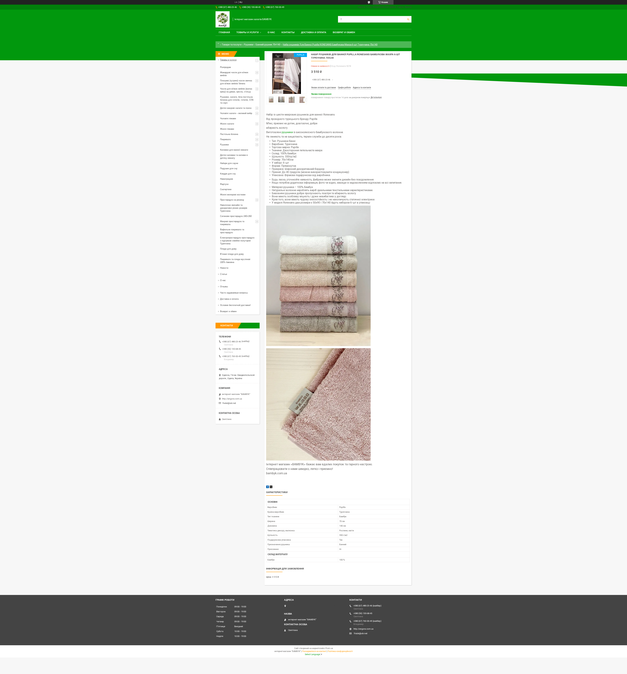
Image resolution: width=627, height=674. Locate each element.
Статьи (223, 274)
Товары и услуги (247, 32)
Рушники (248, 44)
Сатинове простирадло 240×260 (236, 216)
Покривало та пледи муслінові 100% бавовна (235, 260)
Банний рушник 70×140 (268, 44)
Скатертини (225, 189)
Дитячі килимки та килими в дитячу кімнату (234, 156)
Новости (224, 268)
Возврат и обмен (344, 32)
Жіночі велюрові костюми (232, 194)
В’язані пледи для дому (232, 254)
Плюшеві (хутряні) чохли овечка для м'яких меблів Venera (236, 82)
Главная (224, 32)
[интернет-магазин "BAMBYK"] (223, 19)
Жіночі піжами (227, 129)
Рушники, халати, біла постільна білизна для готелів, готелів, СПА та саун (237, 100)
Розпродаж (225, 67)
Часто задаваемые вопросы (234, 293)
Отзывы (224, 286)
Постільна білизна (229, 134)
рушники (287, 132)
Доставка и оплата (313, 32)
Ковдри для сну (228, 173)
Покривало (225, 139)
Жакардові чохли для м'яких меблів (234, 74)
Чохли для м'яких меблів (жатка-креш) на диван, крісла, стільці (236, 90)
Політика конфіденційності (340, 651)
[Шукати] (408, 19)
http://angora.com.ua (232, 399)
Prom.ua (329, 648)
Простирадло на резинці (232, 200)
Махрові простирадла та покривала (232, 223)
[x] (271, 487)
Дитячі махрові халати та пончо (235, 108)
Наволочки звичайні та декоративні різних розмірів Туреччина (233, 208)
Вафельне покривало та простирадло (232, 231)
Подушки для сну (228, 168)
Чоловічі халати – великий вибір (236, 113)
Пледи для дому (228, 249)
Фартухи (224, 184)
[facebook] (267, 487)
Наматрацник (226, 179)
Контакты (288, 32)
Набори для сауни (229, 163)
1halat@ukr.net (229, 403)
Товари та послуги (231, 44)
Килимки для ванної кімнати (234, 150)
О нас (271, 32)
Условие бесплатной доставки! (235, 305)
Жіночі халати (227, 123)
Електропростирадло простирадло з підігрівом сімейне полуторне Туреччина (237, 240)
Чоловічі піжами (228, 118)
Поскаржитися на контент (314, 651)
